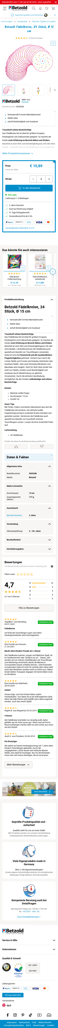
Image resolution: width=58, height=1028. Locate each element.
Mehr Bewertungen (16, 764)
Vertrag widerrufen (13, 995)
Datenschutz (24, 1022)
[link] (46, 8)
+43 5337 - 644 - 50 (31, 911)
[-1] (33, 179)
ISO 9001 (33, 971)
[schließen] (55, 2)
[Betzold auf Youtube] (39, 1016)
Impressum (12, 1022)
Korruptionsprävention (14, 1025)
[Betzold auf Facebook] (8, 1016)
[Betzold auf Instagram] (15, 1016)
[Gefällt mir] (16, 446)
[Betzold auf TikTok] (30, 1016)
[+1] (49, 179)
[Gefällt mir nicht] (41, 446)
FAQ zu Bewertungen (29, 608)
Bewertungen (39, 1025)
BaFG (28, 1025)
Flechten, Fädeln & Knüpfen (44, 21)
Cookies (50, 1025)
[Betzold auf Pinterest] (23, 1016)
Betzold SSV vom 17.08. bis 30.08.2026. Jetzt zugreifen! (26, 2)
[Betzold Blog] (49, 1016)
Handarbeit (22, 21)
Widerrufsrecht (44, 1022)
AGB (34, 1022)
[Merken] (53, 43)
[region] (29, 429)
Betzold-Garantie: (14, 515)
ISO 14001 (32, 965)
